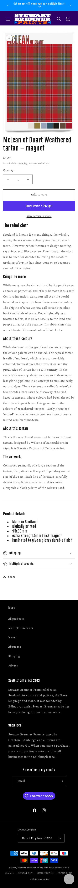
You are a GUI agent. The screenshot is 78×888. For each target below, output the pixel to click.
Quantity (8, 170)
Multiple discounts (20, 628)
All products (16, 619)
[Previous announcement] (7, 5)
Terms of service (45, 872)
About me (14, 647)
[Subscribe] (61, 781)
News (11, 637)
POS (46, 867)
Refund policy (25, 872)
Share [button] (11, 577)
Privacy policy (65, 872)
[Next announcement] (70, 5)
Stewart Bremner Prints (30, 867)
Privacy (13, 666)
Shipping (23, 163)
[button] (8, 18)
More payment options (39, 216)
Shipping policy (41, 879)
